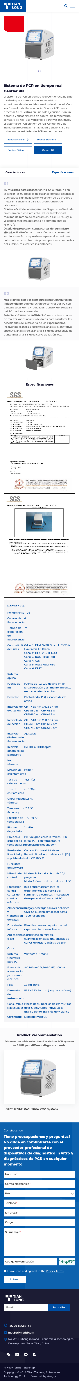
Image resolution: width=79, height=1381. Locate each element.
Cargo (9, 1222)
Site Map (29, 1367)
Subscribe (58, 1307)
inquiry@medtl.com (21, 1332)
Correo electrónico (17, 1184)
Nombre (11, 1174)
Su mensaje (13, 1232)
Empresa (11, 1213)
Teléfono (11, 1203)
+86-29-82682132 (19, 1326)
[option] (39, 44)
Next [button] (73, 44)
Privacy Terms (55, 1271)
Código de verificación (20, 1261)
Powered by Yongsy (43, 1376)
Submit (15, 1279)
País (8, 1193)
